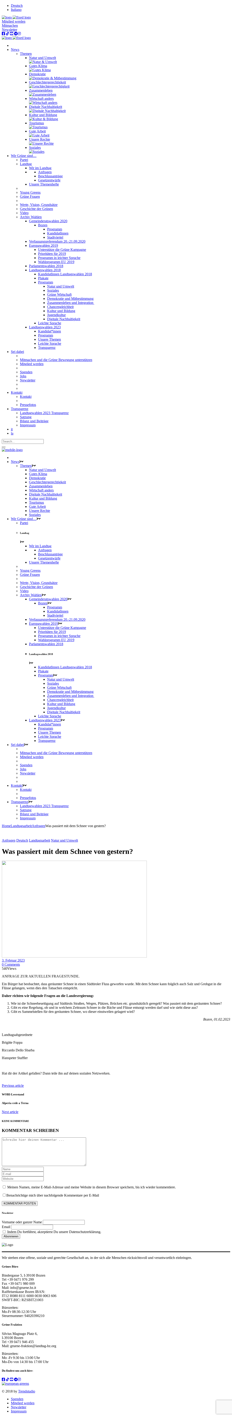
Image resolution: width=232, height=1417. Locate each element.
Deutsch (22, 840)
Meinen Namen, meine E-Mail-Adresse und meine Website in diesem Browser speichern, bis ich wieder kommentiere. (91, 1187)
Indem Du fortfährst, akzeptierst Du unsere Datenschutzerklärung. (53, 1232)
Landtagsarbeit (21, 826)
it (12, 429)
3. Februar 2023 (13, 960)
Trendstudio (26, 1391)
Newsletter (9, 30)
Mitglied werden (13, 21)
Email (6, 1227)
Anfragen (38, 826)
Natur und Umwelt (64, 840)
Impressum (19, 1411)
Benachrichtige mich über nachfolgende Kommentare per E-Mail (52, 1195)
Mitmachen (10, 25)
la (12, 433)
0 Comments (11, 964)
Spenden (17, 1399)
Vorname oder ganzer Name (22, 1222)
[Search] (3, 447)
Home (6, 826)
